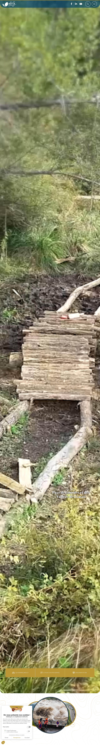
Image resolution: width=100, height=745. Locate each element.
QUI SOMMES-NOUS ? (22, 672)
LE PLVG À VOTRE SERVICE (51, 672)
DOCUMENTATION (81, 672)
